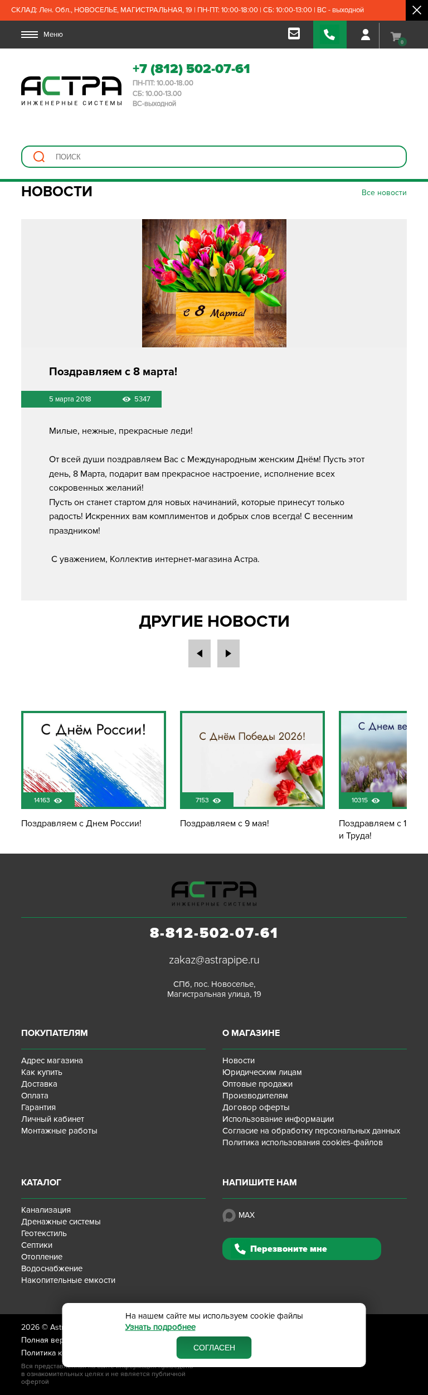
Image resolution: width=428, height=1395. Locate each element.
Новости (238, 1060)
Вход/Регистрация (365, 35)
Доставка (39, 1084)
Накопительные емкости (68, 1280)
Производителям (255, 1096)
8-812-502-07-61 (214, 933)
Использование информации (278, 1119)
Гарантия (38, 1107)
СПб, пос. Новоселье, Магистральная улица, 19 (214, 989)
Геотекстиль (44, 1233)
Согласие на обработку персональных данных (311, 1131)
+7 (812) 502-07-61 (191, 69)
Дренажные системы (61, 1222)
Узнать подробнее (160, 1327)
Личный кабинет (52, 1119)
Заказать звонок (330, 35)
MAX (247, 1215)
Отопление (41, 1257)
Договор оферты (256, 1107)
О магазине (251, 1033)
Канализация (46, 1210)
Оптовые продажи (257, 1084)
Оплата (34, 1096)
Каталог (41, 1182)
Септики (36, 1245)
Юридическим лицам (262, 1072)
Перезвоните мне (288, 1248)
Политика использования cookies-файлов (302, 1142)
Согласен (214, 1347)
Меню (53, 34)
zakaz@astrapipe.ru (214, 960)
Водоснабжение (51, 1268)
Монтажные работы (59, 1131)
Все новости (384, 192)
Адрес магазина (52, 1060)
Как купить (41, 1072)
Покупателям (54, 1033)
